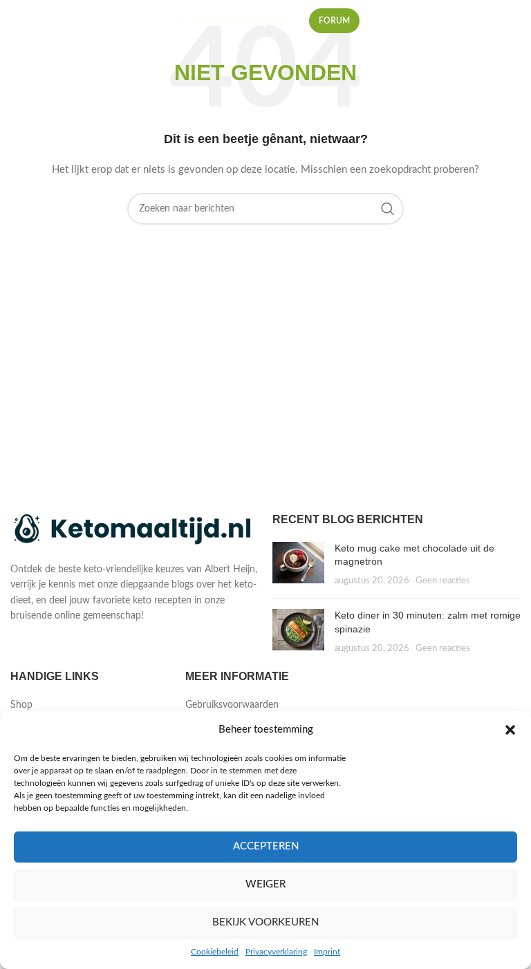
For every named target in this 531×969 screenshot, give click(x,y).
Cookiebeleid (215, 952)
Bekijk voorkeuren (265, 922)
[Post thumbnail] (298, 565)
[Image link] (134, 530)
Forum (334, 21)
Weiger (265, 884)
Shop (21, 705)
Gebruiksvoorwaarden (232, 705)
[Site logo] (233, 21)
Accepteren (266, 846)
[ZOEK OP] (388, 209)
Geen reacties (443, 580)
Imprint (327, 952)
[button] (510, 730)
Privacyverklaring (276, 952)
